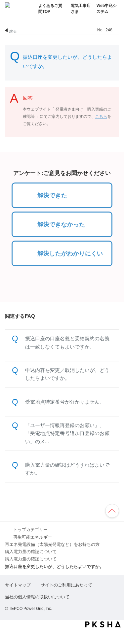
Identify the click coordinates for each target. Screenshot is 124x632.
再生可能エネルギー (32, 537)
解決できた (52, 195)
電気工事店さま (81, 8)
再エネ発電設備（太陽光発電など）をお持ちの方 (52, 544)
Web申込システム (107, 8)
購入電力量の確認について (31, 551)
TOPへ (115, 512)
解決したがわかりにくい (70, 253)
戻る (13, 31)
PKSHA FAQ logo (103, 624)
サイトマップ (18, 584)
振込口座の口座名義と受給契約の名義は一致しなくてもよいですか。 (67, 342)
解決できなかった (61, 224)
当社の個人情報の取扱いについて (37, 596)
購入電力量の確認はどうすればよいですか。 (67, 469)
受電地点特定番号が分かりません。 (64, 402)
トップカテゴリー (30, 529)
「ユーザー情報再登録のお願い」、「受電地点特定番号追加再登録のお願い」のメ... (67, 433)
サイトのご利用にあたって (66, 584)
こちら (101, 116)
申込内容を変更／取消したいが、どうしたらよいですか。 (67, 374)
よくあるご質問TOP (50, 8)
